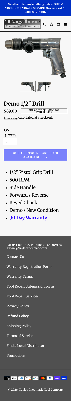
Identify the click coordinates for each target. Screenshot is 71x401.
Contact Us (15, 257)
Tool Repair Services (23, 296)
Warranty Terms (20, 276)
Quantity (10, 135)
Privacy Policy (18, 306)
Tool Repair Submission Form (30, 286)
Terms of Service (20, 336)
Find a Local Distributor (25, 346)
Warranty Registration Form (29, 266)
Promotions (16, 355)
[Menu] (65, 24)
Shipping (11, 117)
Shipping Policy (19, 326)
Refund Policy (18, 316)
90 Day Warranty (28, 218)
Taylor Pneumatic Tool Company (41, 389)
